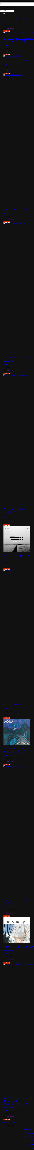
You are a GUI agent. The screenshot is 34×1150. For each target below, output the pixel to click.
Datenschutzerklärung (28, 1148)
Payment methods (29, 1129)
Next (14, 1122)
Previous (2, 1122)
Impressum (31, 1144)
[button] (6, 31)
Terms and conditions (28, 1136)
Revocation (31, 1133)
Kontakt (32, 1140)
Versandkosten (10, 51)
